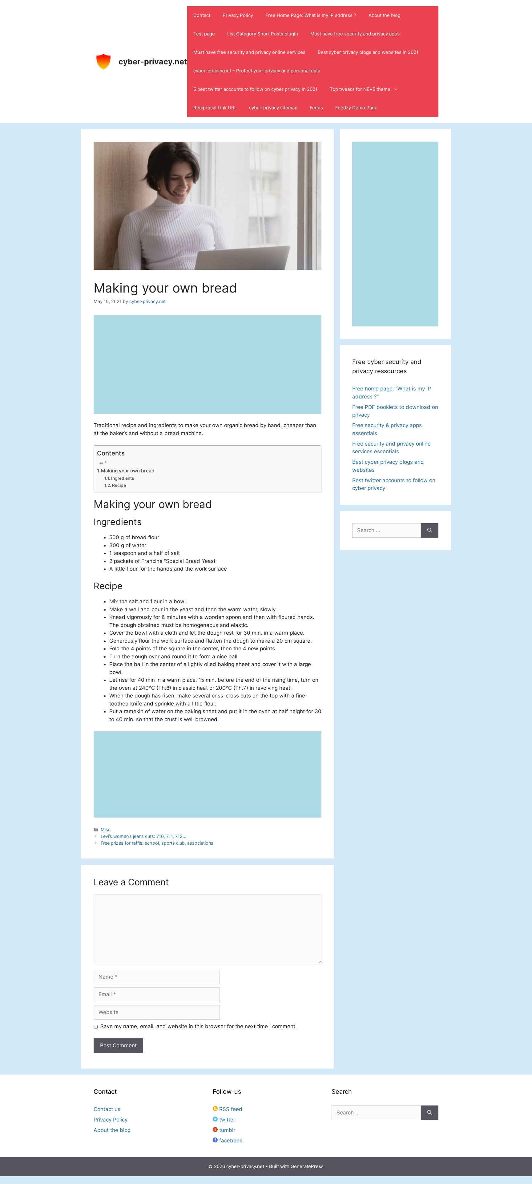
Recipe (119, 485)
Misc (106, 829)
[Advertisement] (207, 774)
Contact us (107, 1109)
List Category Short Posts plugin (262, 34)
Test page (204, 34)
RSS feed (230, 1109)
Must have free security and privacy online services (249, 52)
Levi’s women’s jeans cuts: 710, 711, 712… (143, 836)
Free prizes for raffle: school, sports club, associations (157, 843)
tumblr (226, 1130)
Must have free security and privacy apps (355, 34)
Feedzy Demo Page (356, 108)
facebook (230, 1141)
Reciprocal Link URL (215, 108)
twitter (226, 1120)
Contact (201, 15)
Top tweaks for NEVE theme (360, 89)
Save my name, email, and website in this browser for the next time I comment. (198, 1026)
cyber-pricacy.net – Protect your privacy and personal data (256, 71)
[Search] (429, 530)
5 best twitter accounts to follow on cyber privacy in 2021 (255, 89)
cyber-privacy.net (153, 61)
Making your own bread (128, 471)
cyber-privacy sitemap (273, 108)
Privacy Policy (238, 15)
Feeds (316, 108)
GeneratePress (307, 1166)
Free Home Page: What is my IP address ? (310, 15)
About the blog (385, 15)
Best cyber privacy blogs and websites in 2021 (368, 52)
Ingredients (122, 478)
